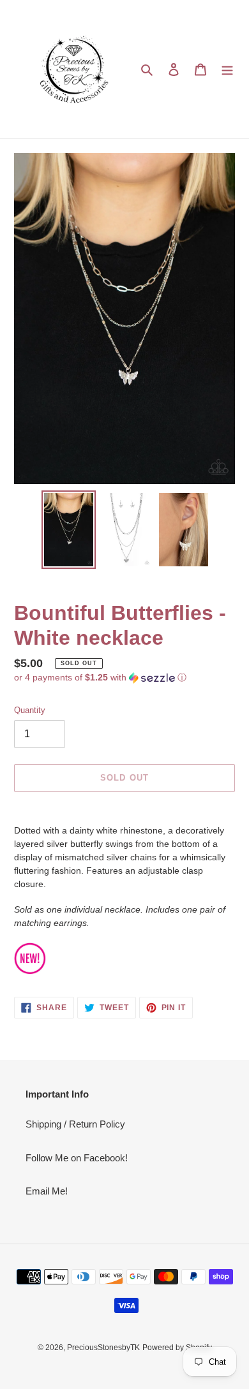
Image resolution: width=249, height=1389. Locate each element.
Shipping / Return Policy (75, 1124)
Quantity (29, 710)
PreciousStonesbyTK (103, 1347)
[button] (100, 678)
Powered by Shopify (177, 1347)
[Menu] (227, 69)
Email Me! (47, 1191)
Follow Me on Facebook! (77, 1157)
